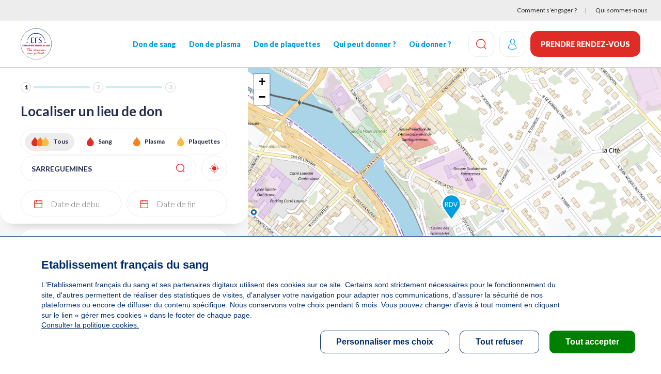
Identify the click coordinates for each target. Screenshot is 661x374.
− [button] (262, 96)
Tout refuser (499, 341)
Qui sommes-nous (621, 10)
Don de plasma (215, 44)
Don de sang (154, 44)
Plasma (155, 141)
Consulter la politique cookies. (90, 325)
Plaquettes (204, 141)
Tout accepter (592, 341)
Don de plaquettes (287, 44)
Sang (105, 141)
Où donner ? (430, 44)
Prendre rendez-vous (585, 44)
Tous (60, 141)
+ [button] (262, 81)
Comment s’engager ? (547, 10)
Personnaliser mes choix (384, 341)
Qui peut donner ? (364, 44)
